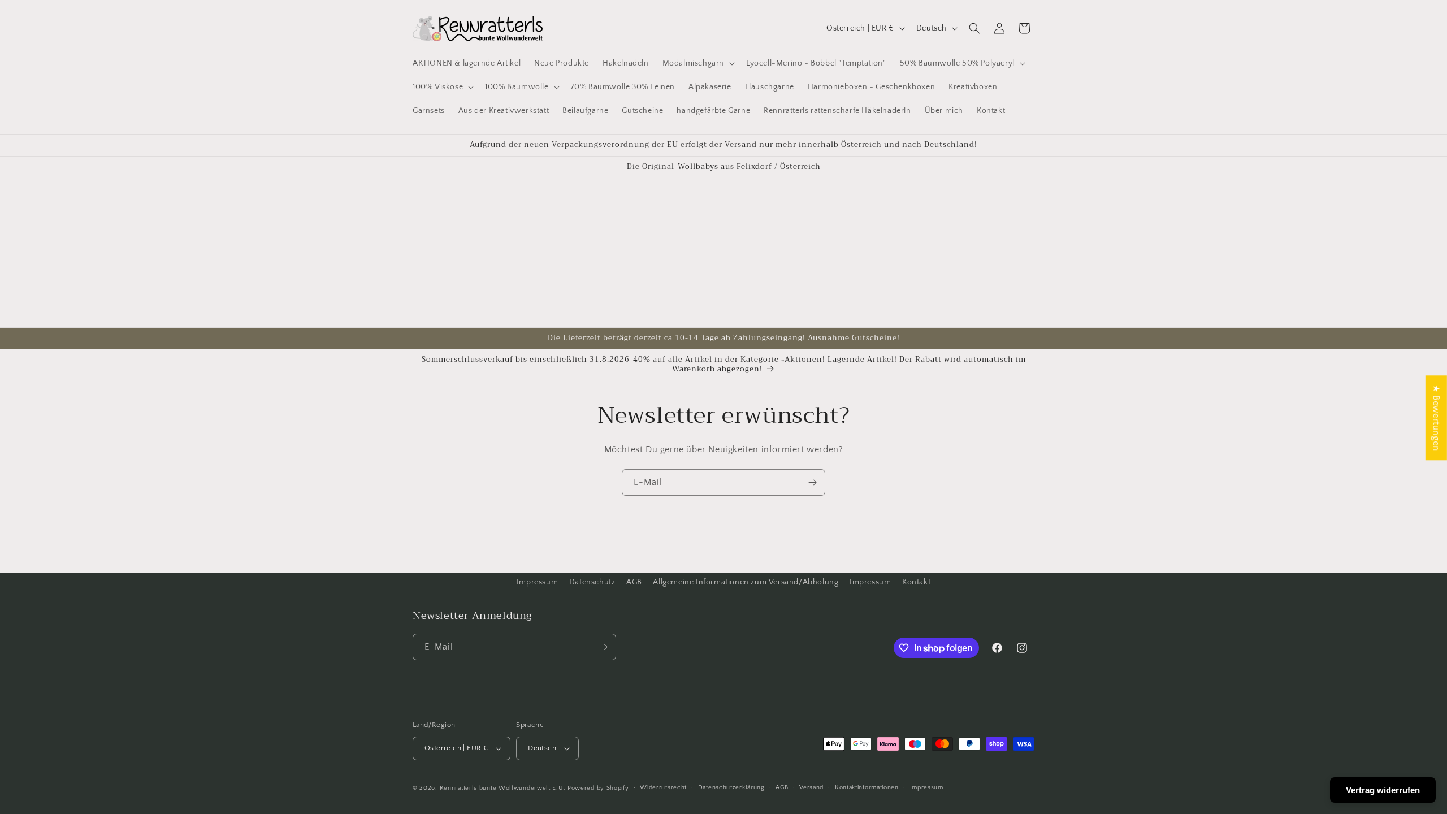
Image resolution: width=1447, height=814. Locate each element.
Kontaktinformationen (867, 787)
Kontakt (916, 582)
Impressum (537, 582)
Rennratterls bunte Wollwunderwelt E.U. (503, 788)
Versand (811, 787)
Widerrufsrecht (663, 787)
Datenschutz (592, 582)
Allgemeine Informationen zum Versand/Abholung (745, 582)
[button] (697, 63)
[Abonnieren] (812, 482)
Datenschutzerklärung (731, 787)
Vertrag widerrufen (1383, 790)
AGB (634, 582)
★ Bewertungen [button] (1436, 417)
